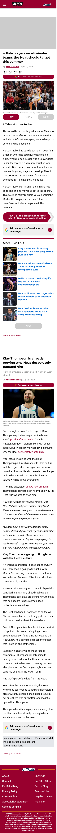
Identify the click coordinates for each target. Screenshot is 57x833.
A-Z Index (40, 801)
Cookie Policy (9, 796)
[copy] (20, 72)
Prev (11, 116)
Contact (6, 781)
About (5, 775)
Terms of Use (42, 791)
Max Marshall (12, 66)
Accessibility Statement (15, 801)
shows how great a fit (37, 486)
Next (46, 116)
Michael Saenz (13, 379)
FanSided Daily (10, 786)
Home (5, 335)
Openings (40, 775)
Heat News (15, 335)
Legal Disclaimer (44, 796)
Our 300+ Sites (43, 781)
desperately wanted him (31, 451)
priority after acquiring (22, 439)
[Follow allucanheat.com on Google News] (50, 230)
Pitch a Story (41, 786)
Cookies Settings (11, 806)
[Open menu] (4, 4)
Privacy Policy (9, 791)
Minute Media (16, 814)
